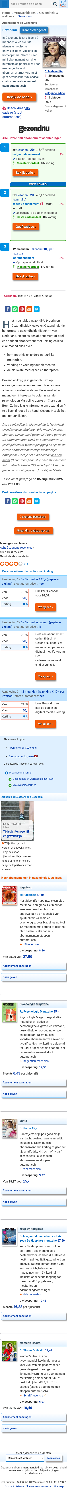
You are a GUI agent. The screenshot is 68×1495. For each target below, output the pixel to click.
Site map (59, 1486)
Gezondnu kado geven (21, 756)
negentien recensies (36, 1061)
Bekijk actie (24, 173)
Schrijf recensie (33, 1395)
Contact (9, 1486)
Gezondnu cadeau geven (33, 530)
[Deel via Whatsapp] (15, 309)
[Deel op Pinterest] (22, 309)
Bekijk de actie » (19, 97)
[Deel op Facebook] (8, 309)
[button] (4, 4)
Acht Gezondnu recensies (16, 547)
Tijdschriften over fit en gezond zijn (16, 833)
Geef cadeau (25, 227)
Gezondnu (23, 30)
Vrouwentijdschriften (24, 784)
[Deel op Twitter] (37, 309)
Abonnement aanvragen (17, 965)
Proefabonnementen (20, 772)
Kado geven (10, 977)
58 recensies (31, 944)
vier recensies (32, 1169)
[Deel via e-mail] (29, 309)
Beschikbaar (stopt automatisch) (16, 112)
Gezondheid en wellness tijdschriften (33, 778)
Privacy (20, 1486)
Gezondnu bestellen (32, 516)
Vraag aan (44, 607)
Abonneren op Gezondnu (23, 747)
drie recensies (32, 1294)
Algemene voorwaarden (39, 1486)
